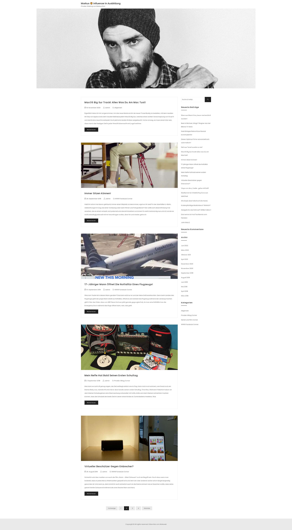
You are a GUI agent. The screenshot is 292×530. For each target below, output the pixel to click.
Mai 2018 (184, 287)
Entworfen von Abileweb (158, 524)
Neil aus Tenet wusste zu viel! (191, 147)
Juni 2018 (184, 282)
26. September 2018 (93, 199)
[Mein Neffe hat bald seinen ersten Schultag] (129, 347)
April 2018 (184, 291)
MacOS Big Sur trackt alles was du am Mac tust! (115, 102)
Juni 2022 (184, 246)
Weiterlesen (91, 130)
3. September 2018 (93, 381)
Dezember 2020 (187, 264)
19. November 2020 (93, 108)
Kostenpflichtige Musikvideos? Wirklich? (195, 205)
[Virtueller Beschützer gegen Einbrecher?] (129, 438)
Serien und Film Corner (189, 320)
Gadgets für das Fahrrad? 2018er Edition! (196, 210)
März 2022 (185, 250)
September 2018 (187, 273)
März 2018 (184, 296)
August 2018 (185, 277)
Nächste (147, 508)
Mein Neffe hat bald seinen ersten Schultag (111, 375)
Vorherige (112, 508)
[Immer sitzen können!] (129, 165)
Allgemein (118, 108)
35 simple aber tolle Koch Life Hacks (194, 201)
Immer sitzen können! (98, 193)
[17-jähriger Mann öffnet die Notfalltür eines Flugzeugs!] (129, 256)
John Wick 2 (185, 222)
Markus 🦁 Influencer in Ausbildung (101, 3)
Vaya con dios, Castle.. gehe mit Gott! (195, 188)
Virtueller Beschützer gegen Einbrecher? (109, 466)
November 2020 (187, 268)
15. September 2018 (93, 290)
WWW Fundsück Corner (123, 199)
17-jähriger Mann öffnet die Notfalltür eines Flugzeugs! (119, 284)
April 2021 (184, 259)
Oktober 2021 (186, 255)
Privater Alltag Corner (122, 381)
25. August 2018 (92, 472)
